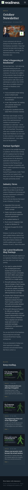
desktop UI (15, 219)
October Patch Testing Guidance (14, 295)
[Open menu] (24, 2)
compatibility (17, 165)
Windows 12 (6, 188)
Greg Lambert (8, 22)
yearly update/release (9, 235)
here (12, 334)
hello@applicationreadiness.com (14, 485)
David (7, 174)
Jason (12, 176)
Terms (4, 485)
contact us (13, 350)
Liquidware (7, 152)
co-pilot (7, 224)
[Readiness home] (11, 2)
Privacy (21, 483)
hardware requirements (9, 194)
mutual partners (7, 158)
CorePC (7, 209)
